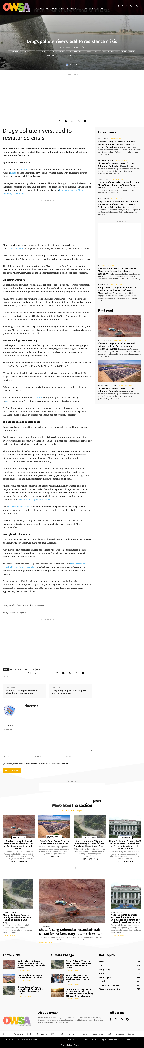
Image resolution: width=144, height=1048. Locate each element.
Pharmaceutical (23, 673)
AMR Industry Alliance (19, 506)
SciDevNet (74, 65)
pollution (23, 169)
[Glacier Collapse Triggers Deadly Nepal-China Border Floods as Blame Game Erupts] (90, 826)
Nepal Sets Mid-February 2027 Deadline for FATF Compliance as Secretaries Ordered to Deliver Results (118, 204)
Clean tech (13, 52)
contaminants (29, 669)
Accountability (103, 139)
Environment (43, 52)
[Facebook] (118, 5)
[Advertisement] (72, 95)
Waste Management (111, 52)
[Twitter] (122, 5)
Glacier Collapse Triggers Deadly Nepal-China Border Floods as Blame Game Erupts (119, 185)
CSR (48, 56)
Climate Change (15, 669)
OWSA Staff (54, 857)
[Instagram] (126, 5)
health (13, 173)
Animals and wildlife (105, 160)
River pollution (36, 673)
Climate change (57, 52)
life (14, 673)
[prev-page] (68, 868)
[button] (137, 6)
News (124, 52)
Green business (28, 52)
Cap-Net (38, 397)
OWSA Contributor (19, 861)
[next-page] (75, 868)
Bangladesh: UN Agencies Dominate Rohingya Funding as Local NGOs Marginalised (117, 290)
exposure (7, 673)
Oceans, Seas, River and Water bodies (83, 52)
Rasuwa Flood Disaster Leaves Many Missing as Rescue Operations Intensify (117, 271)
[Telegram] (131, 5)
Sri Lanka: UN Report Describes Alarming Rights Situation (22, 692)
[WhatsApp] (72, 121)
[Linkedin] (65, 121)
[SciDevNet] (67, 64)
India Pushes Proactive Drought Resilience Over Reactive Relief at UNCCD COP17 (77, 978)
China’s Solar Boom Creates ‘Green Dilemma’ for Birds (116, 164)
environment (16, 248)
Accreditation (103, 284)
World (131, 52)
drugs (38, 669)
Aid (99, 265)
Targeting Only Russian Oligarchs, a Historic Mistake (70, 692)
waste (6, 676)
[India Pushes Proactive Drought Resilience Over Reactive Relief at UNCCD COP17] (57, 978)
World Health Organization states (34, 499)
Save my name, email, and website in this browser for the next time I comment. (37, 764)
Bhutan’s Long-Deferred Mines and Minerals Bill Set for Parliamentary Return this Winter (116, 144)
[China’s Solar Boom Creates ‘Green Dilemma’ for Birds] (119, 371)
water (8, 401)
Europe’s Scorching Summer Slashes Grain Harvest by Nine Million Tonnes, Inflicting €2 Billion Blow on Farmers (79, 992)
